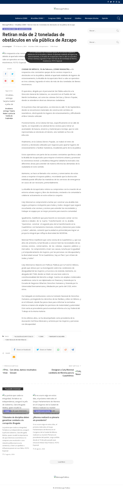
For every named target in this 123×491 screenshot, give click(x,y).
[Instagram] (116, 2)
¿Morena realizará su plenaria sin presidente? (46, 419)
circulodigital (7, 46)
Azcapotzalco (24, 29)
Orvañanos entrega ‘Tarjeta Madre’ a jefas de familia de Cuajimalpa (9, 113)
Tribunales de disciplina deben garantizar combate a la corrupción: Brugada (15, 420)
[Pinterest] (113, 2)
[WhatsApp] (58, 350)
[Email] (12, 81)
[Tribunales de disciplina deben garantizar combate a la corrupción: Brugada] (15, 404)
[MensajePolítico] (61, 9)
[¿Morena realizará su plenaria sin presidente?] (46, 404)
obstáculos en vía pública (16, 340)
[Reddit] (65, 350)
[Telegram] (73, 350)
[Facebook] (108, 2)
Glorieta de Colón (43, 411)
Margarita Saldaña (57, 336)
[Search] (119, 18)
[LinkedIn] (119, 2)
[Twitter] (111, 2)
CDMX (41, 336)
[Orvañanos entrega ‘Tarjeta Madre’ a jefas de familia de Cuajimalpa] (9, 99)
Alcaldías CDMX (10, 29)
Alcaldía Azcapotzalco (24, 336)
